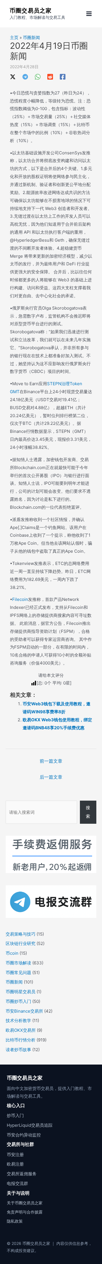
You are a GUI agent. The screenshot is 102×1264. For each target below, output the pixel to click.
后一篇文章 (51, 777)
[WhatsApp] (38, 77)
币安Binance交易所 (24, 1011)
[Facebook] (62, 77)
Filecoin (20, 599)
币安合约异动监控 (24, 1135)
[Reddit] (50, 77)
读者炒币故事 (18, 1049)
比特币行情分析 (20, 1040)
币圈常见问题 (18, 972)
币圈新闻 (31, 37)
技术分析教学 (18, 1020)
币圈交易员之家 (31, 10)
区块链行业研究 (20, 943)
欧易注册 (15, 1164)
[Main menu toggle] (89, 13)
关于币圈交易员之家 (24, 1202)
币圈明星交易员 (20, 991)
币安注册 (15, 1154)
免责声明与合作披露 (24, 1212)
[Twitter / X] (13, 77)
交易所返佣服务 (22, 1173)
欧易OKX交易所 (21, 1030)
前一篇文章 (51, 761)
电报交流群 (17, 1183)
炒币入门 (15, 1115)
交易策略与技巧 (20, 934)
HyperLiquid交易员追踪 (29, 1125)
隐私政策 (15, 1221)
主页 (14, 37)
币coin (12, 953)
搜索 (88, 812)
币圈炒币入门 (18, 1001)
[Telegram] (25, 77)
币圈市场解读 (18, 963)
